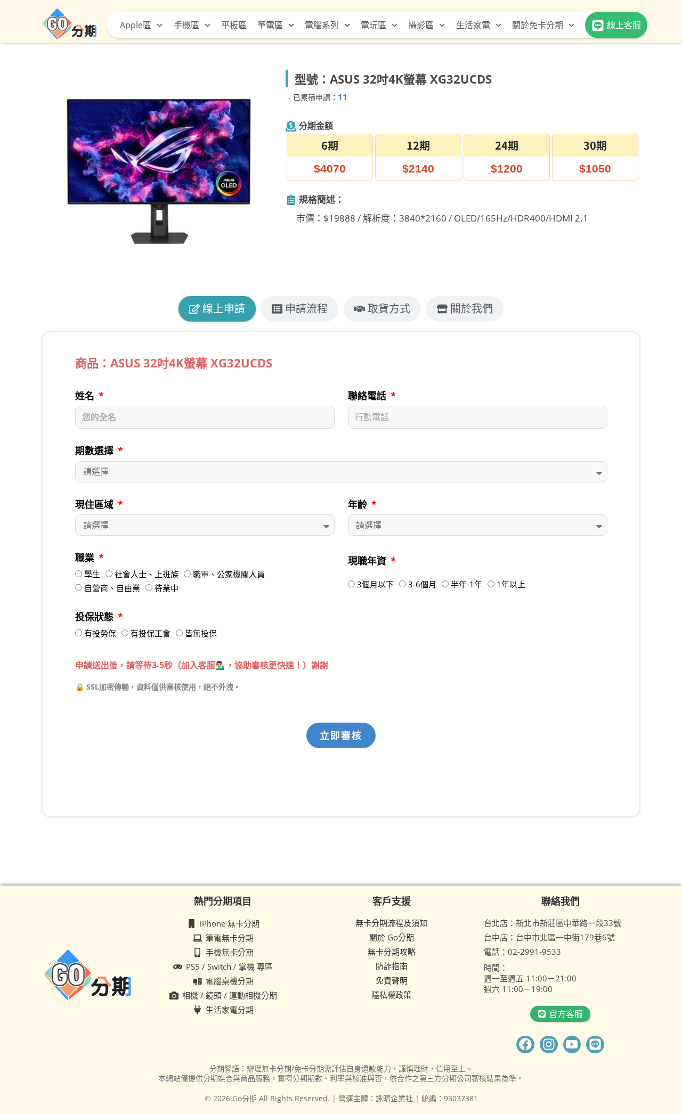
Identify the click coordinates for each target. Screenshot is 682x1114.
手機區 (186, 25)
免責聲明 (392, 980)
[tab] (217, 309)
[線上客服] (597, 25)
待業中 (166, 588)
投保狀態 (95, 616)
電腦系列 (322, 25)
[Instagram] (549, 1045)
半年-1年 (466, 584)
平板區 (234, 25)
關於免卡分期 (537, 25)
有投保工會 (150, 633)
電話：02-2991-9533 (522, 951)
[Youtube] (572, 1045)
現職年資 (368, 560)
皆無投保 (201, 633)
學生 (92, 574)
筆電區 (270, 25)
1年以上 (511, 584)
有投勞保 (100, 633)
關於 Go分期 (391, 937)
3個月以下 (375, 584)
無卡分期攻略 (392, 951)
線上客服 (624, 25)
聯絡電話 (368, 395)
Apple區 (135, 25)
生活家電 (473, 25)
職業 (86, 557)
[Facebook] (525, 1045)
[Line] (595, 1045)
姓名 (86, 395)
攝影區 (421, 25)
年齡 (359, 504)
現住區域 (95, 504)
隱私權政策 (391, 994)
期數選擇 (95, 450)
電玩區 (373, 25)
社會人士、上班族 (146, 574)
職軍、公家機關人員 (229, 574)
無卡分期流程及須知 (391, 923)
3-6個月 (422, 584)
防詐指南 (392, 966)
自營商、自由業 (112, 588)
